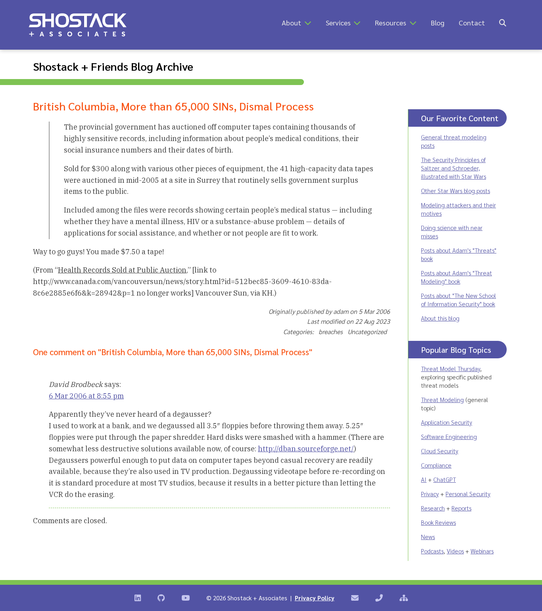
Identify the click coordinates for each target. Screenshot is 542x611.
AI (424, 479)
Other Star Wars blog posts (455, 190)
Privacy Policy (314, 597)
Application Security (446, 422)
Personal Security (468, 493)
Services (338, 22)
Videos (455, 551)
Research (433, 508)
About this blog (440, 318)
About (291, 22)
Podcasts (432, 551)
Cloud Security (439, 450)
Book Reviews (438, 522)
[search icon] (502, 22)
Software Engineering (449, 436)
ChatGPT (444, 479)
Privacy (430, 493)
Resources (390, 22)
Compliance (436, 465)
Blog (437, 22)
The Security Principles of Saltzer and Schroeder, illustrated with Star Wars (453, 168)
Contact (472, 22)
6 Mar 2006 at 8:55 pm (86, 395)
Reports (461, 508)
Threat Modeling (442, 399)
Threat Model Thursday (450, 368)
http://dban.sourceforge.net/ (306, 448)
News (428, 536)
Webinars (482, 551)
